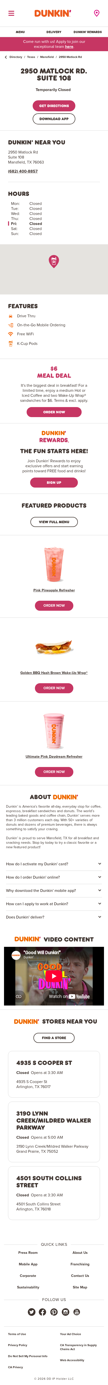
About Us (80, 1253)
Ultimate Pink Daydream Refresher (54, 756)
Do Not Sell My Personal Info (27, 1356)
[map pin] (54, 261)
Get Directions (54, 106)
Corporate (28, 1276)
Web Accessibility (72, 1360)
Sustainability (28, 1287)
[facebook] (42, 1312)
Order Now (54, 412)
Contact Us (80, 1276)
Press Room (28, 1253)
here (69, 47)
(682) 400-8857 (23, 171)
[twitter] (32, 1312)
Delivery (53, 31)
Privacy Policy (17, 1345)
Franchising (80, 1264)
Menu (20, 31)
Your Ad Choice (70, 1334)
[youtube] (76, 1312)
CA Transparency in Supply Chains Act (78, 1347)
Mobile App (28, 1264)
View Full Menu (54, 522)
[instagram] (65, 1312)
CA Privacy (15, 1367)
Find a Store (54, 1038)
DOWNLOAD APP (54, 119)
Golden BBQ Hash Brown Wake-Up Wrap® (54, 673)
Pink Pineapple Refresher (54, 590)
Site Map (80, 1287)
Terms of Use (17, 1334)
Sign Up (54, 482)
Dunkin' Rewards (88, 31)
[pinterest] (54, 1312)
